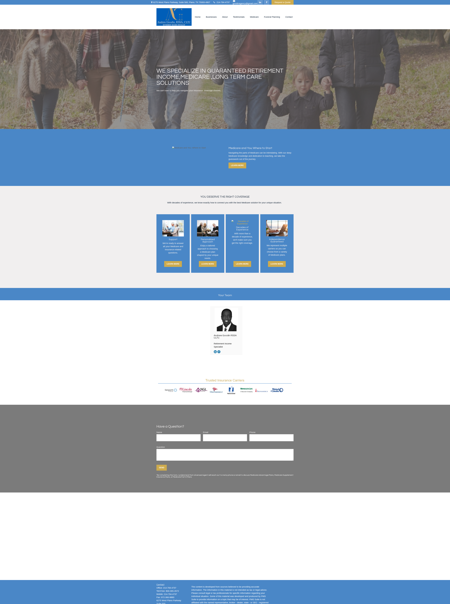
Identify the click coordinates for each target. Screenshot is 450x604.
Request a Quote (283, 2)
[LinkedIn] (260, 2)
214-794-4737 (223, 2)
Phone (252, 432)
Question (160, 447)
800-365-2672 (172, 591)
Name (159, 432)
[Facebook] (266, 2)
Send (161, 468)
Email (205, 432)
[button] (197, 17)
